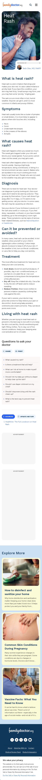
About (10, 748)
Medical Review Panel (13, 752)
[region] (21, 768)
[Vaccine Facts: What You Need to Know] (21, 693)
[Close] (39, 758)
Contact (31, 748)
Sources (9, 416)
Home (6, 63)
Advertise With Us (20, 748)
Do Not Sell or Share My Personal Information (19, 775)
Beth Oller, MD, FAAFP (32, 68)
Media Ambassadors (30, 752)
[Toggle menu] (36, 5)
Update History (27, 416)
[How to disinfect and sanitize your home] (21, 584)
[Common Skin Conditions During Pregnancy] (21, 638)
